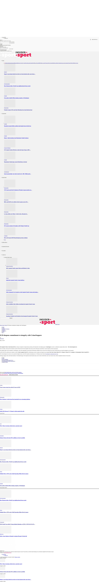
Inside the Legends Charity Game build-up (15, 280)
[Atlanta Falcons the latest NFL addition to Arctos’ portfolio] (5, 434)
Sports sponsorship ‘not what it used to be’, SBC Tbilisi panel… (17, 173)
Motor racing (43, 63)
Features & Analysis (9, 266)
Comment (5, 235)
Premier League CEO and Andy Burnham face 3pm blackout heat (18, 109)
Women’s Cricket (5, 362)
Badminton (10, 63)
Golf (33, 63)
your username (12, 41)
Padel (53, 63)
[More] (20, 367)
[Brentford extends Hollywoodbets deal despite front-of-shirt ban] (9, 123)
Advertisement (6, 171)
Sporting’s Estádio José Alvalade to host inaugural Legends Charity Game (22, 316)
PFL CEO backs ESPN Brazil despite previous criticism (15, 237)
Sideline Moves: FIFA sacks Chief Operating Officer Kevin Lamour (14, 473)
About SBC (4, 37)
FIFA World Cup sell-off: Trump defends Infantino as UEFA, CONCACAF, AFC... (17, 524)
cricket (3, 358)
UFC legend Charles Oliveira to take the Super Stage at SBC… (17, 149)
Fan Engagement (7, 83)
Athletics (6, 63)
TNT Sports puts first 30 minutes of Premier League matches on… (18, 190)
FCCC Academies (5, 359)
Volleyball (72, 63)
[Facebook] (1, 367)
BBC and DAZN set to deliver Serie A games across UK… (16, 201)
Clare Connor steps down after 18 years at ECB (10, 387)
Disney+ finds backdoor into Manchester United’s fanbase (16, 138)
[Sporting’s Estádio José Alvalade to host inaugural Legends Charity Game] (11, 313)
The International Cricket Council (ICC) (8, 361)
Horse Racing (36, 63)
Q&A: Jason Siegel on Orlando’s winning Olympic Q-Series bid (13, 536)
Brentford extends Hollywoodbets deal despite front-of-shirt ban (17, 126)
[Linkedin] (9, 367)
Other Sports (50, 63)
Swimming (66, 63)
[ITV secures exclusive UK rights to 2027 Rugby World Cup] (9, 222)
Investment (2, 435)
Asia (0, 423)
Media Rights (4, 177)
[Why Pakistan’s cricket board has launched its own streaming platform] (5, 396)
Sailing (60, 63)
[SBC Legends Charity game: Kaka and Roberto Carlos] (11, 265)
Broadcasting (6, 107)
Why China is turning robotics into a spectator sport (11, 425)
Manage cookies (17, 557)
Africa (1, 471)
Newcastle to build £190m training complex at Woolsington (16, 97)
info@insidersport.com (7, 552)
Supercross (63, 63)
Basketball (16, 63)
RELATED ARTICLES (4, 374)
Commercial (2, 522)
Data (5, 239)
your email (11, 48)
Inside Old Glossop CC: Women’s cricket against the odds (12, 411)
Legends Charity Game (8, 257)
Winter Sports (76, 63)
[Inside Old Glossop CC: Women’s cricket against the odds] (5, 408)
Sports (3, 60)
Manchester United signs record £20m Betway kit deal (15, 161)
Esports (28, 63)
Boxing (19, 63)
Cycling (24, 63)
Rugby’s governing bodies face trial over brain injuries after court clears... (15, 449)
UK (2, 332)
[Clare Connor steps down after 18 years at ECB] (5, 384)
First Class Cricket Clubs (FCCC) (7, 360)
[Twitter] (5, 367)
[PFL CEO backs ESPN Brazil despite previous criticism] (9, 234)
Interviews (1, 534)
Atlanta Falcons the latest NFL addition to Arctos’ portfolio (12, 437)
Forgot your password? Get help (5, 45)
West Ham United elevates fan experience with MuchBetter (13, 373)
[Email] (16, 367)
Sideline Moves (4, 242)
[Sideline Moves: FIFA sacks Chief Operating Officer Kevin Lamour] (5, 470)
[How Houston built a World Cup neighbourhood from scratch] (5, 458)
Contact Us (6, 38)
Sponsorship (4, 113)
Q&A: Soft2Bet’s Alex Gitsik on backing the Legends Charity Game (20, 304)
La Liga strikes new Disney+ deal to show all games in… (16, 213)
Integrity (3, 329)
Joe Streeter (2, 338)
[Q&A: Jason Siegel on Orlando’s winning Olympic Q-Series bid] (5, 533)
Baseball (13, 63)
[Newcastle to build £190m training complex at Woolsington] (5, 482)
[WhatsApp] (13, 367)
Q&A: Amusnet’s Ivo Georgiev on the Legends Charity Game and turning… (22, 292)
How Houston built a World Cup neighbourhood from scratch (17, 85)
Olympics (46, 63)
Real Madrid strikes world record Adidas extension (13, 372)
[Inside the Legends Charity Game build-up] (11, 277)
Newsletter (4, 250)
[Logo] (8, 57)
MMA (40, 63)
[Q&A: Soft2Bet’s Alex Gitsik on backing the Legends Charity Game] (11, 301)
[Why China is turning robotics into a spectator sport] (2, 561)
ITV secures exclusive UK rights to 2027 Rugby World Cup (16, 225)
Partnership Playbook (5, 246)
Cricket (21, 63)
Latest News (4, 330)
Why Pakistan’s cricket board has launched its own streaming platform (15, 399)
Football (31, 63)
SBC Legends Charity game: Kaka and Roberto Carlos (18, 268)
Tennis (69, 63)
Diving (26, 63)
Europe (7, 278)
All (4, 63)
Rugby (58, 63)
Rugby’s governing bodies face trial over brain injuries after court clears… (19, 74)
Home (1, 325)
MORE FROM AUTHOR (13, 374)
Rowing (55, 63)
